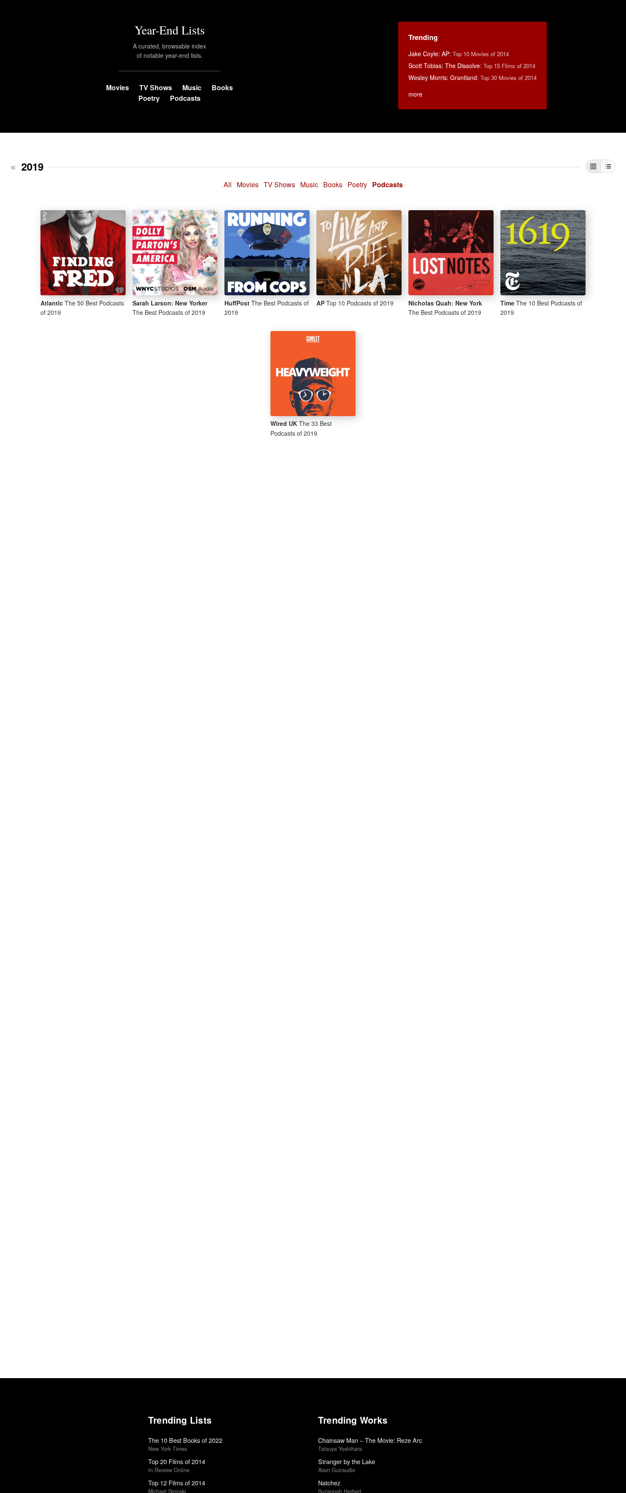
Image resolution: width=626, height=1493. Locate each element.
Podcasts (185, 98)
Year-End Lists (170, 30)
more (415, 94)
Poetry (149, 98)
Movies (117, 87)
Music (191, 87)
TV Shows (155, 87)
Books (222, 87)
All (228, 184)
